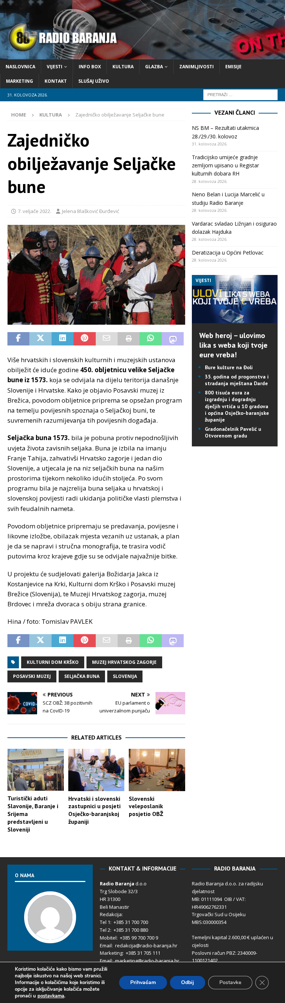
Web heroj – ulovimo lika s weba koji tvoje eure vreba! (233, 345)
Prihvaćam (143, 982)
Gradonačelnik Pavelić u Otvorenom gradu (233, 432)
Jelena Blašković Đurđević (90, 211)
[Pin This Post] (84, 338)
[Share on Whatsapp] (150, 338)
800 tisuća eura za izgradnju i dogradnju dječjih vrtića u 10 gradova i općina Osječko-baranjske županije (237, 406)
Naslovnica (20, 66)
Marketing (19, 81)
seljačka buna (81, 676)
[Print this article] (129, 338)
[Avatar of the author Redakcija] (50, 935)
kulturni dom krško (53, 662)
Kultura (123, 66)
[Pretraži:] (240, 94)
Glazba (154, 66)
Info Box (90, 66)
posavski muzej (32, 676)
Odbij (187, 982)
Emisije (233, 66)
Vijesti (54, 66)
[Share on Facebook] (18, 338)
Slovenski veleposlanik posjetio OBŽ (146, 806)
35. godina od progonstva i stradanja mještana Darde (237, 380)
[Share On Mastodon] (173, 338)
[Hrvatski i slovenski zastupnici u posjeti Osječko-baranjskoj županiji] (96, 770)
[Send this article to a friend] (107, 338)
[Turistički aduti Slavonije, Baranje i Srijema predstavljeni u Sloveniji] (35, 770)
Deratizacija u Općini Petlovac (227, 252)
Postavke (230, 982)
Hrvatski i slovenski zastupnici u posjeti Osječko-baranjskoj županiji (94, 810)
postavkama (50, 996)
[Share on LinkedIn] (62, 338)
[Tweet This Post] (40, 338)
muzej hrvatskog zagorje (124, 662)
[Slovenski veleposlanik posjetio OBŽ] (157, 770)
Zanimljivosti (196, 66)
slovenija (125, 676)
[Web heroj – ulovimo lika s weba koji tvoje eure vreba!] (234, 318)
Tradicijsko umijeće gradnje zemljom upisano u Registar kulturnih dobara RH (225, 165)
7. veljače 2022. (34, 211)
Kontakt (56, 81)
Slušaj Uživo (93, 81)
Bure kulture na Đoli (229, 367)
